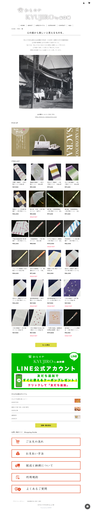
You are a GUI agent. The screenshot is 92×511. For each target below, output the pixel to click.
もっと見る (46, 345)
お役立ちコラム (40, 25)
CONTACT (62, 25)
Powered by (44, 507)
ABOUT (30, 25)
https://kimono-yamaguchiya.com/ (46, 117)
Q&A (69, 25)
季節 (18, 29)
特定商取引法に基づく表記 (34, 501)
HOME (23, 25)
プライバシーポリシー (18, 501)
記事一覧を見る (46, 425)
